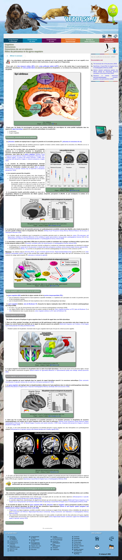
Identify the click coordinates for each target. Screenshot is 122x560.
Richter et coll (75, 190)
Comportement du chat (51, 40)
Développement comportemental (35, 543)
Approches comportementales (15, 546)
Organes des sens (36, 546)
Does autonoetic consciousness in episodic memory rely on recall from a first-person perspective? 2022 (25, 168)
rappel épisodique (17, 129)
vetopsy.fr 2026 (105, 554)
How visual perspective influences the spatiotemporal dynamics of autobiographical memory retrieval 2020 (48, 237)
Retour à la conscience (14, 522)
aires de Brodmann (29, 304)
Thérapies (55, 547)
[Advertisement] (104, 92)
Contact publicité (100, 130)
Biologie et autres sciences (90, 40)
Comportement (14, 541)
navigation (61, 504)
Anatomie (76, 536)
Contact (114, 50)
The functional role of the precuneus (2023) (105, 63)
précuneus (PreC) (29, 251)
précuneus (11, 141)
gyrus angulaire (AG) (14, 295)
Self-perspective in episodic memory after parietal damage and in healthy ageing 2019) (34, 429)
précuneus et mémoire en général (37, 255)
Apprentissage (13, 549)
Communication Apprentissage (70, 40)
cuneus (75, 235)
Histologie (76, 538)
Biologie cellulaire (79, 546)
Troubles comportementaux (57, 537)
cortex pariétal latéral (28, 68)
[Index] (110, 37)
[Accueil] (104, 37)
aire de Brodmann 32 (60, 311)
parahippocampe (66, 251)
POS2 (23, 248)
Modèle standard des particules (78, 550)
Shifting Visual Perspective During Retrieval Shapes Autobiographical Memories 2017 (25, 155)
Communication (35, 547)
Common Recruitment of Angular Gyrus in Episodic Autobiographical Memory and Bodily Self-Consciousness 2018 (37, 386)
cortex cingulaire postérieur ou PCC (64, 309)
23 (10, 311)
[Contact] (97, 548)
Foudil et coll (55, 285)
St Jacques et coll (55, 225)
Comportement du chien (32, 40)
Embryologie (77, 542)
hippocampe (58, 251)
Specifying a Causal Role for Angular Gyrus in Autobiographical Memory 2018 (45, 479)
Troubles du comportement (109, 40)
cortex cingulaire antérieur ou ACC (44, 311)
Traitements (56, 549)
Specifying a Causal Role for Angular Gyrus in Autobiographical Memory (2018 (105, 66)
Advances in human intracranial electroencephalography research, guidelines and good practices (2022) (105, 77)
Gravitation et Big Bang (77, 553)
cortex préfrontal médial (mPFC (48, 66)
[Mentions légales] (115, 37)
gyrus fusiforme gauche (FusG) (45, 251)
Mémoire (12, 550)
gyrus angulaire (30, 154)
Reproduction (77, 544)
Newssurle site (112, 10)
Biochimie (76, 547)
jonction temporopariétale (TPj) (53, 295)
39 (36, 304)
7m (26, 248)
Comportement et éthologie (13, 40)
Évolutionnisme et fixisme (14, 543)
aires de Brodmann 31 (81, 309)
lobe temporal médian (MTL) (26, 66)
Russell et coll (54, 472)
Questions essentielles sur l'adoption (13, 538)
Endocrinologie (78, 540)
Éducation (34, 549)
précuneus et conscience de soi (71, 141)
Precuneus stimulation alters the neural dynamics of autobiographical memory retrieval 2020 (50, 243)
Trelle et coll (55, 365)
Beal (55, 124)
